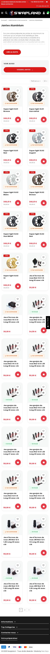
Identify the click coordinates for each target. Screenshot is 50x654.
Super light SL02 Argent (36, 151)
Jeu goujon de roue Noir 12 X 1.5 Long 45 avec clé (11, 495)
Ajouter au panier (18, 119)
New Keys (45, 651)
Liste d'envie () (43, 6)
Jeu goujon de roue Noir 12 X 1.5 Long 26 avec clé (11, 407)
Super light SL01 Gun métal (36, 110)
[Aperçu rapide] (17, 96)
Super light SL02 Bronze (36, 193)
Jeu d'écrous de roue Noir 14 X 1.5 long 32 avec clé (36, 278)
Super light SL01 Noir (10, 151)
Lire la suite (12, 52)
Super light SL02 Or (10, 277)
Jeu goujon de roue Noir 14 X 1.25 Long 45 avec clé (37, 407)
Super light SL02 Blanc (10, 193)
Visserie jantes (25, 69)
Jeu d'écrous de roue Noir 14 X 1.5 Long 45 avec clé (11, 319)
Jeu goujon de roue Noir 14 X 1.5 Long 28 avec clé (11, 363)
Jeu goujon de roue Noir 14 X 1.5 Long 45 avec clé (37, 495)
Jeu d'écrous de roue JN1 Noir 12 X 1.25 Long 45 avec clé (11, 541)
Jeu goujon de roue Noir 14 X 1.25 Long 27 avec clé (11, 451)
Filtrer (48, 321)
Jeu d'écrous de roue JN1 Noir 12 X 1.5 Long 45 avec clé (36, 541)
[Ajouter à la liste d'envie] (17, 90)
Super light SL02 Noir (36, 235)
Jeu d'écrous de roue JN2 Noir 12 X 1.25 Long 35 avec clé (11, 587)
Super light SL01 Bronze (10, 110)
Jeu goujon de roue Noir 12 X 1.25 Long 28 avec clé (37, 363)
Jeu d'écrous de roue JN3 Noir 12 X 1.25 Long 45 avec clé (37, 587)
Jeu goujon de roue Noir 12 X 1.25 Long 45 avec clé (37, 319)
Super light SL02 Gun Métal (10, 235)
